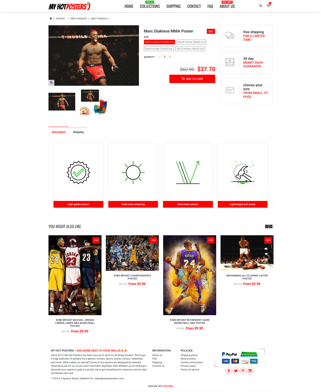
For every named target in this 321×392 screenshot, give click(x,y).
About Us (227, 4)
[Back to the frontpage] (50, 18)
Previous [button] (267, 226)
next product (100, 18)
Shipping (174, 6)
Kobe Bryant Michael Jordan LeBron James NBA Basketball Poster (75, 323)
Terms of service (190, 369)
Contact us (158, 365)
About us (157, 355)
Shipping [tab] (78, 132)
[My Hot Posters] (69, 6)
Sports (60, 18)
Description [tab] (59, 132)
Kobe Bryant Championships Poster (132, 277)
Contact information (192, 362)
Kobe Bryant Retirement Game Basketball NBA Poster (189, 321)
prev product (79, 18)
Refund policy (188, 358)
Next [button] (271, 226)
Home (129, 6)
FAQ (210, 6)
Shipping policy (189, 355)
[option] (61, 102)
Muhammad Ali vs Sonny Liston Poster (247, 277)
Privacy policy (188, 365)
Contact (194, 6)
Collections (150, 4)
